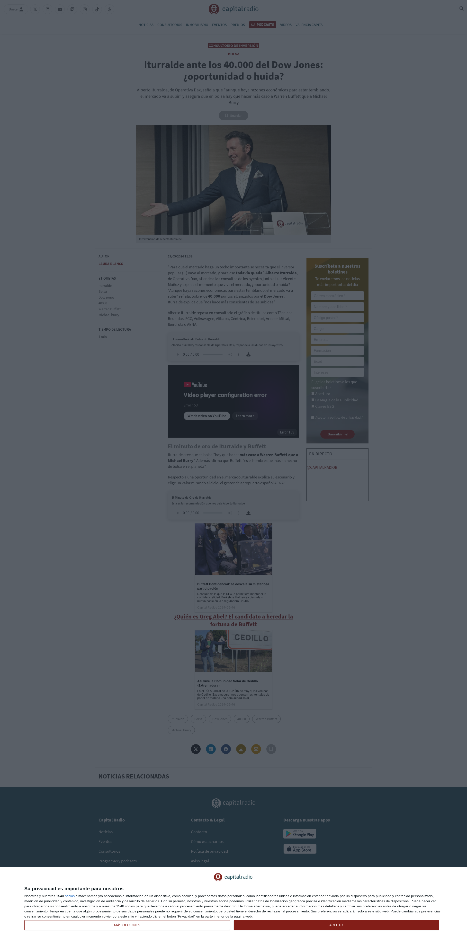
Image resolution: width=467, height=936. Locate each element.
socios (70, 896)
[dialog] (233, 901)
